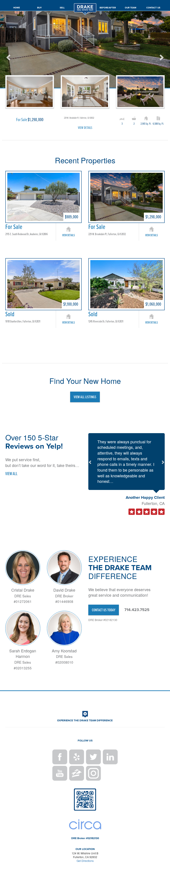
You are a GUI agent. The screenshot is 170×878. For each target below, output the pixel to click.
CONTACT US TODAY (103, 610)
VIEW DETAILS (85, 127)
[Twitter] (93, 757)
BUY (39, 7)
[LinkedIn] (110, 757)
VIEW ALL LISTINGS (85, 397)
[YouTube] (60, 773)
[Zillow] (76, 773)
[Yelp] (76, 757)
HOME (16, 7)
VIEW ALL (11, 473)
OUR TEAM (130, 7)
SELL (62, 7)
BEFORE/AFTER (108, 7)
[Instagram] (93, 773)
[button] (7, 70)
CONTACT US (153, 7)
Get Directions (85, 861)
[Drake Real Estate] (85, 3)
